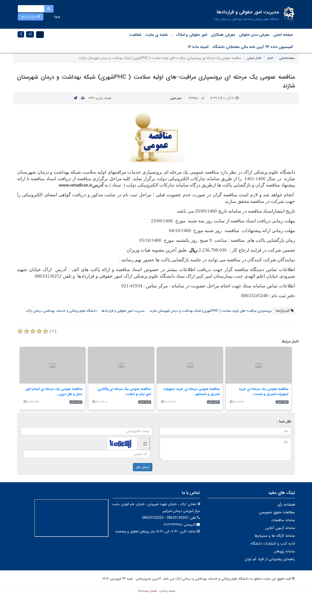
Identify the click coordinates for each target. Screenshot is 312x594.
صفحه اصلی (283, 35)
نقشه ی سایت (156, 35)
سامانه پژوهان (284, 551)
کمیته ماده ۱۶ (198, 47)
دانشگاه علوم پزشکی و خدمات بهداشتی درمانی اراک (61, 310)
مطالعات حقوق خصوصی (277, 512)
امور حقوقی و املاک (191, 35)
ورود (57, 16)
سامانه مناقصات (283, 520)
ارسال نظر (142, 467)
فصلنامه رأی (286, 505)
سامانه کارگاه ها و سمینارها (274, 536)
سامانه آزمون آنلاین (280, 528)
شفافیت (135, 35)
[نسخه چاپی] (82, 98)
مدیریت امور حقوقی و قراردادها (123, 310)
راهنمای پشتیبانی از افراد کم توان (270, 559)
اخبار (270, 58)
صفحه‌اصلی (287, 58)
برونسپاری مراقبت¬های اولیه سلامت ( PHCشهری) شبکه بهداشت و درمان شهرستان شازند (210, 310)
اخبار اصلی (254, 58)
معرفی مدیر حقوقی (254, 35)
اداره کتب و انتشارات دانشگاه (273, 544)
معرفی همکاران (223, 35)
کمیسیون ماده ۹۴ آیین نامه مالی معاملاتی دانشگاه (253, 47)
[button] (30, 16)
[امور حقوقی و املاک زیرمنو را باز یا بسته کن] (172, 35)
